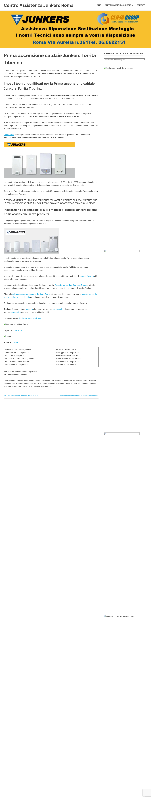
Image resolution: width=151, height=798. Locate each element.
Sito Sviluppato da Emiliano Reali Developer (136, 796)
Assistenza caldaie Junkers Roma (70, 285)
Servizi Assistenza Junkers (118, 5)
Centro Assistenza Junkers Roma (38, 5)
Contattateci (9, 135)
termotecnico (58, 309)
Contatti (141, 5)
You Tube (18, 330)
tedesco (29, 309)
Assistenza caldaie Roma (30, 318)
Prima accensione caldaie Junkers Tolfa (21, 396)
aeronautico (15, 312)
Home (98, 5)
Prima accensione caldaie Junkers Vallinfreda (78, 396)
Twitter (16, 342)
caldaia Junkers (87, 276)
